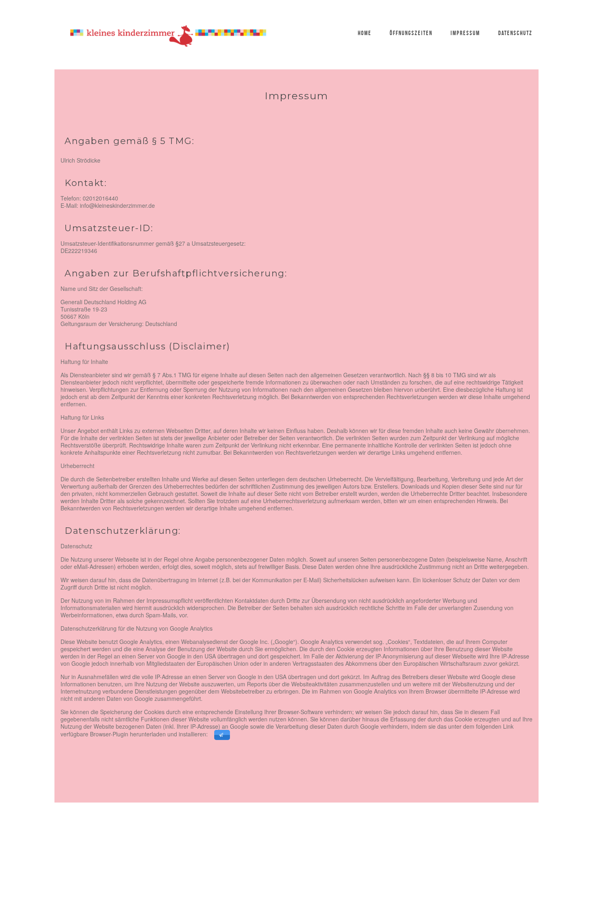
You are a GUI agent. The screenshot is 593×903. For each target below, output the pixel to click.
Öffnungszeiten (411, 33)
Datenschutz (515, 33)
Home (365, 33)
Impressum (465, 33)
